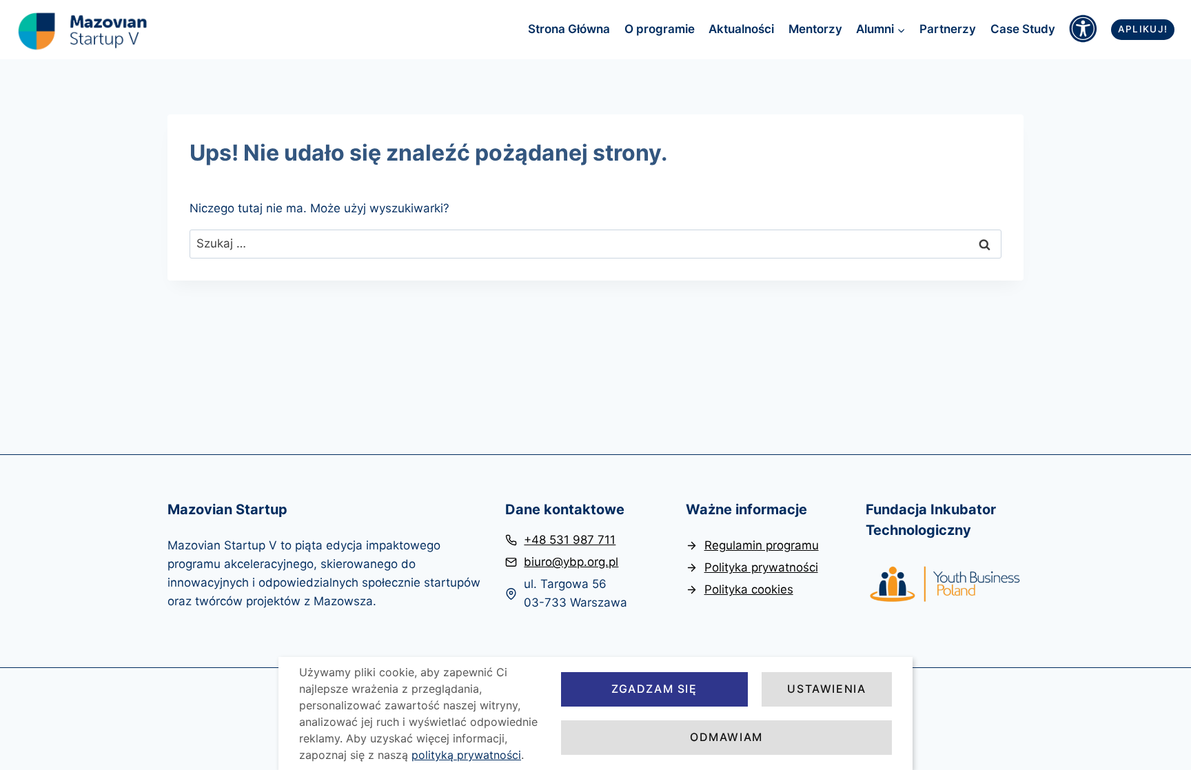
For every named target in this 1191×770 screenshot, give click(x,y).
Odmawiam (726, 737)
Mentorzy (815, 29)
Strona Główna (569, 29)
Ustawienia (826, 689)
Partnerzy (947, 29)
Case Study (1022, 29)
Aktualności (741, 29)
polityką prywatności (466, 755)
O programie (659, 29)
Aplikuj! (1143, 28)
